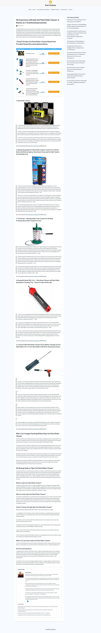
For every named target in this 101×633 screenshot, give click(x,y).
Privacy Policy (64, 9)
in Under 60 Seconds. (45, 282)
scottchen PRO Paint (24, 345)
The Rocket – (21, 218)
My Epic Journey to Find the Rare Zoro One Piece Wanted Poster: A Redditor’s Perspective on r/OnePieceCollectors (35, 610)
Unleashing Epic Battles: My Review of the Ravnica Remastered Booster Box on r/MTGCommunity (76, 75)
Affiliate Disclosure (55, 9)
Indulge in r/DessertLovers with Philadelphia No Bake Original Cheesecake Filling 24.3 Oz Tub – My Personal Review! (76, 26)
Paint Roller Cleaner (23, 101)
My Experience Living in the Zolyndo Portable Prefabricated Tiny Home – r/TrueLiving (34, 613)
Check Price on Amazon (53, 53)
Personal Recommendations (43, 9)
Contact (70, 9)
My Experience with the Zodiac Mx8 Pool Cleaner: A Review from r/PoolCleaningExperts (34, 614)
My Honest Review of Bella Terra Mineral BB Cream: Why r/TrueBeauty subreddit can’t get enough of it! (76, 82)
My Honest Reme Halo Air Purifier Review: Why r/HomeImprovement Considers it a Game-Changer (76, 62)
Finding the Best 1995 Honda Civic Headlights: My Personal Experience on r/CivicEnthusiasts (75, 47)
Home (30, 9)
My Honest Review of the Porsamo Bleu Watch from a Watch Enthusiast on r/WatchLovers (75, 69)
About (34, 9)
